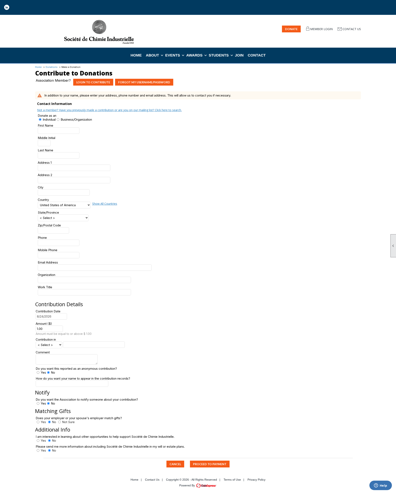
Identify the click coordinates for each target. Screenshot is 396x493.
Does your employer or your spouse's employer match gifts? (80, 418)
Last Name (45, 150)
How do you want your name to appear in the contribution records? (83, 378)
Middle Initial (46, 138)
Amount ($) (44, 324)
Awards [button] (194, 55)
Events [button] (172, 55)
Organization (46, 275)
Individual (49, 119)
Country (43, 200)
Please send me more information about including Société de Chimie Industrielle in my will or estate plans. (110, 446)
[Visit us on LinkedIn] (6, 7)
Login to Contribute (93, 82)
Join (239, 55)
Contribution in (46, 339)
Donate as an (47, 116)
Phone (42, 238)
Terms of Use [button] (232, 479)
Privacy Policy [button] (256, 479)
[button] (175, 464)
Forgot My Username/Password (144, 82)
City (40, 187)
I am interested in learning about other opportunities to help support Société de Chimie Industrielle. (105, 437)
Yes (43, 372)
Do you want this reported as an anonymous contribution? (76, 369)
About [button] (152, 55)
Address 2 (45, 175)
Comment (43, 352)
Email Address (48, 262)
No (53, 372)
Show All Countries (104, 204)
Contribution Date (48, 311)
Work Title (45, 287)
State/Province (48, 212)
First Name (45, 125)
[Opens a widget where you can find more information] (380, 486)
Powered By (187, 485)
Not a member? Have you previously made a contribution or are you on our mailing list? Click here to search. (109, 110)
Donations (52, 67)
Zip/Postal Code (49, 225)
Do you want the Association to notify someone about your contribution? (87, 399)
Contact (257, 55)
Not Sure (68, 422)
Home (136, 55)
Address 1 (45, 163)
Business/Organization (76, 119)
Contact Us (352, 29)
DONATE (291, 29)
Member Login (321, 29)
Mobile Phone (47, 250)
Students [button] (219, 55)
